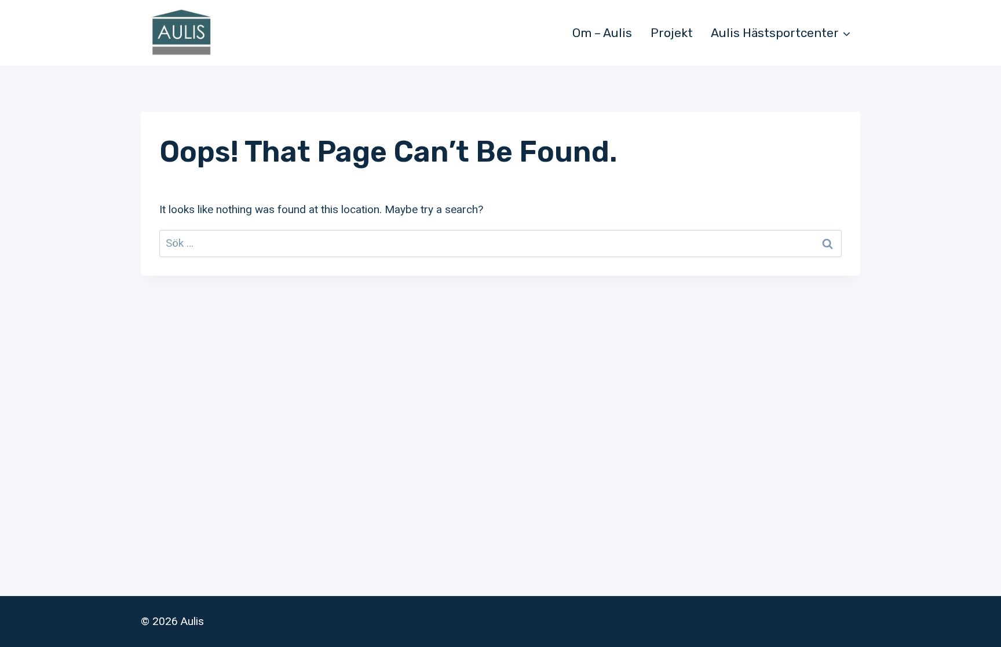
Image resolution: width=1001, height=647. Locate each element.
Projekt (672, 32)
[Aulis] (181, 33)
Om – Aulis (602, 32)
